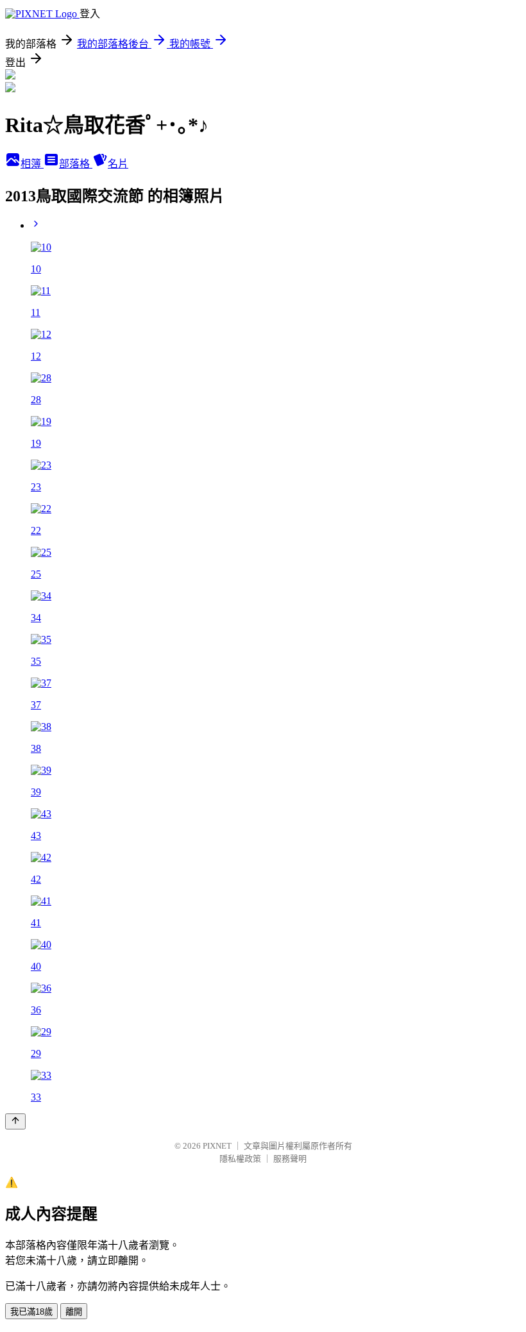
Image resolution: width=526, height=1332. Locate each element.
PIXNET (217, 1146)
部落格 (75, 163)
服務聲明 (290, 1158)
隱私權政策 (240, 1158)
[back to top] (15, 1121)
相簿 (32, 163)
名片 (118, 163)
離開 (73, 1312)
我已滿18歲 (31, 1312)
